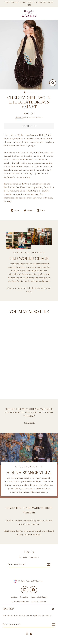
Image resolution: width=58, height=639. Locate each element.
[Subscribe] (53, 624)
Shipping (19, 117)
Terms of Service (38, 601)
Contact (14, 597)
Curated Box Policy (20, 601)
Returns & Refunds (39, 597)
